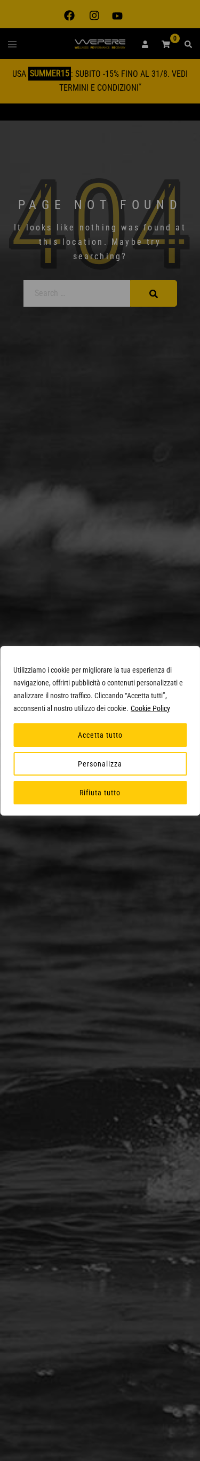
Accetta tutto (100, 735)
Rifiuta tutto (100, 792)
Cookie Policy (150, 708)
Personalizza (100, 764)
